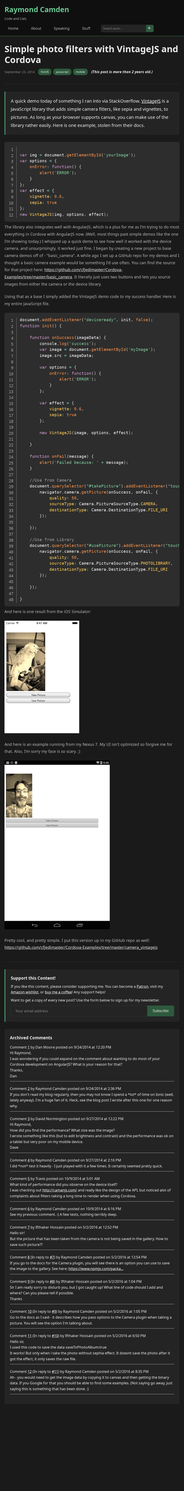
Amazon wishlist (24, 992)
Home (13, 28)
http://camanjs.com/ (59, 1190)
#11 (55, 1371)
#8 (52, 1281)
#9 (54, 1311)
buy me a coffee (58, 992)
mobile (80, 72)
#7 (52, 1257)
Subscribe (161, 1011)
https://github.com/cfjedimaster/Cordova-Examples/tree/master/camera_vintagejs (81, 947)
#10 (55, 1335)
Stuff (86, 28)
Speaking (62, 28)
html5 (45, 72)
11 (30, 1335)
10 (30, 1311)
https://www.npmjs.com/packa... (95, 1268)
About (36, 28)
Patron (142, 986)
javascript (62, 72)
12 (30, 1371)
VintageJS (151, 101)
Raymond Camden (36, 9)
